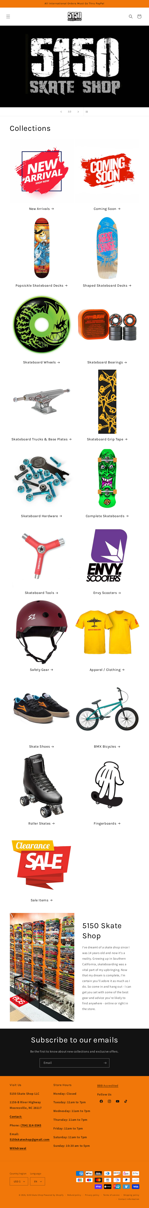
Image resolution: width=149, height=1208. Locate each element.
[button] (8, 16)
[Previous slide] (61, 111)
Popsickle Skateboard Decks (39, 285)
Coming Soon (105, 209)
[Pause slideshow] (88, 111)
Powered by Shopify (54, 1195)
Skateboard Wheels (39, 362)
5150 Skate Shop (35, 1195)
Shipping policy (131, 1195)
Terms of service (111, 1195)
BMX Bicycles (105, 746)
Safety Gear (39, 670)
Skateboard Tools (39, 593)
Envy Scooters (105, 593)
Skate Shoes (39, 746)
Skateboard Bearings (105, 362)
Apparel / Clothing (105, 670)
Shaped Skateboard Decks (105, 285)
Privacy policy (92, 1195)
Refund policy (74, 1195)
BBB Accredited (107, 1086)
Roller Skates (39, 823)
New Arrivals (39, 209)
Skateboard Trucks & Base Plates (39, 439)
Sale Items (40, 900)
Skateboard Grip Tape (105, 439)
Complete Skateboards (105, 516)
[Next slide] (78, 111)
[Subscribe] (105, 1062)
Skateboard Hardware (39, 516)
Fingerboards (105, 823)
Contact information (128, 1199)
